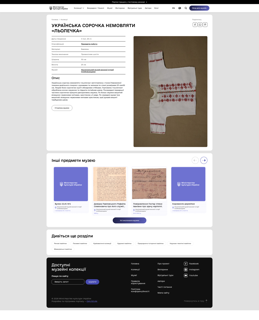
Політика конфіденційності (140, 290)
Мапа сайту (163, 293)
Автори (161, 281)
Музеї (134, 275)
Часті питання (165, 287)
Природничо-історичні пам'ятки (150, 243)
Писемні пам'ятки (80, 243)
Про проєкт (163, 264)
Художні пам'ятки (124, 243)
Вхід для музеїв (199, 8)
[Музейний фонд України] (59, 8)
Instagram (194, 270)
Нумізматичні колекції (102, 243)
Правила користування (138, 282)
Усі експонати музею (129, 220)
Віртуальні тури (165, 275)
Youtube (193, 275)
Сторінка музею (62, 108)
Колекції (135, 270)
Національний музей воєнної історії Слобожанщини (97, 71)
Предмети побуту (89, 44)
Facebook (194, 264)
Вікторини (163, 270)
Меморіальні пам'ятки (63, 249)
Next (203, 160)
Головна (135, 264)
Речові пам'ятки (60, 243)
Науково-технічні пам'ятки (180, 243)
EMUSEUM (92, 301)
